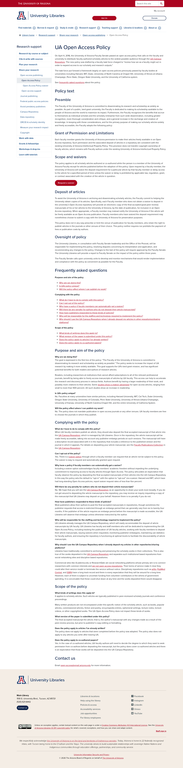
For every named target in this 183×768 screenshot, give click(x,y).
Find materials (24, 27)
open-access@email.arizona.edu (76, 665)
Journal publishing (29, 96)
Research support (87, 27)
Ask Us (104, 18)
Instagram (139, 700)
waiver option (75, 456)
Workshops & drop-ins (29, 149)
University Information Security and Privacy (91, 755)
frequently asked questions (71, 82)
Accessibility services (90, 709)
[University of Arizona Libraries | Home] (40, 15)
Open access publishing (94, 35)
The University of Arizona (112, 758)
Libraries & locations (133, 27)
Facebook (139, 696)
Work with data (26, 138)
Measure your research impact (34, 127)
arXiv (154, 569)
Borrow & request (45, 27)
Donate (155, 18)
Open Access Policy (31, 80)
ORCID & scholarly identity (32, 122)
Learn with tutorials (28, 154)
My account (159, 11)
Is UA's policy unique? (69, 286)
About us (153, 27)
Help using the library (90, 700)
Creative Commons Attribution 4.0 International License (124, 725)
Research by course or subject (33, 53)
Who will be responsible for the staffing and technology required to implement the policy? (101, 316)
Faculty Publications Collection (148, 445)
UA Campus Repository (69, 435)
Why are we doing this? (70, 282)
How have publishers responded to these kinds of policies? (86, 312)
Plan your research (28, 64)
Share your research (68, 35)
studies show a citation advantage (113, 384)
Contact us (22, 708)
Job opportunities (88, 713)
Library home (28, 35)
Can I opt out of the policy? (71, 303)
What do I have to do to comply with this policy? (81, 300)
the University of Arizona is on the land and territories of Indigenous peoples (81, 740)
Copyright (24, 132)
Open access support (31, 91)
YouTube (138, 713)
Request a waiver (66, 183)
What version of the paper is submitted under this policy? (85, 336)
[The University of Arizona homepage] (34, 3)
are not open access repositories (107, 566)
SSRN (69, 572)
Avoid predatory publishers (32, 106)
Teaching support (110, 27)
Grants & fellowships (29, 143)
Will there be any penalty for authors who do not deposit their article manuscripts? (97, 309)
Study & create (67, 27)
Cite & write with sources (31, 59)
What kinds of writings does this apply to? (78, 333)
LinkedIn (138, 705)
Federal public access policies (34, 101)
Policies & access (88, 705)
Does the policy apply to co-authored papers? (80, 342)
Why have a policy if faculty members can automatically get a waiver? (91, 306)
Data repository (27, 117)
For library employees (90, 717)
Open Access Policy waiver (35, 85)
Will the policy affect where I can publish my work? (82, 289)
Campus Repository (29, 111)
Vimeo (137, 709)
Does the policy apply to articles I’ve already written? (83, 339)
